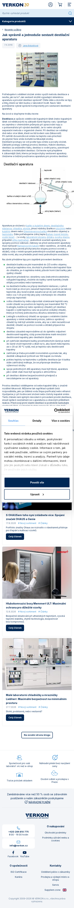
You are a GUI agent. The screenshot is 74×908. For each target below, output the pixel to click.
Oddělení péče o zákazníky (55, 872)
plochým (60, 228)
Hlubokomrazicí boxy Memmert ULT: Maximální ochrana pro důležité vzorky (36, 605)
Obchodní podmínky (55, 832)
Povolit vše (37, 482)
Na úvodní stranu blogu (37, 735)
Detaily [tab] (37, 420)
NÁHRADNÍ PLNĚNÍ (39, 802)
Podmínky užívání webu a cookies (55, 839)
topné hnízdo (61, 234)
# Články (43, 523)
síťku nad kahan (20, 240)
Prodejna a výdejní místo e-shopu (55, 878)
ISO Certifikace (19, 872)
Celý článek (15, 536)
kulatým (6, 231)
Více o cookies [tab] (61, 420)
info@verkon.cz (19, 845)
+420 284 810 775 (18, 831)
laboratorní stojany (36, 237)
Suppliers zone (53, 890)
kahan (50, 234)
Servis (55, 885)
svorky (58, 237)
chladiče (17, 228)
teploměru (7, 234)
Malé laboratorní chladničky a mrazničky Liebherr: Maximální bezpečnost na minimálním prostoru (36, 698)
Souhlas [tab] (13, 420)
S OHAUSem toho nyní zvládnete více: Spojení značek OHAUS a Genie (35, 517)
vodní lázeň (8, 237)
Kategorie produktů (14, 21)
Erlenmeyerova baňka (35, 231)
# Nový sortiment (27, 523)
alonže (26, 228)
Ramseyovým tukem (28, 245)
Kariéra (18, 877)
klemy (66, 237)
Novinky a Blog (13, 29)
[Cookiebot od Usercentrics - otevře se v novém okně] (54, 410)
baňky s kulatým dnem (38, 225)
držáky (50, 237)
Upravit (35, 494)
